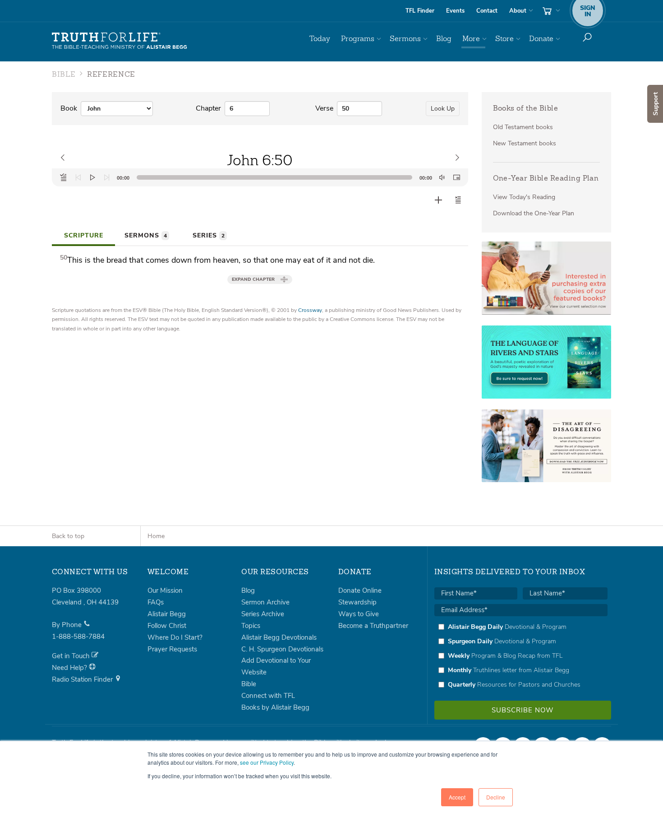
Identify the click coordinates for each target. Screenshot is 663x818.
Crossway (310, 310)
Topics (250, 625)
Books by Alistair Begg (275, 707)
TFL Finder (419, 11)
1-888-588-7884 (78, 636)
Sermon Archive (265, 602)
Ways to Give (358, 613)
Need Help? (70, 667)
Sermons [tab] (145, 235)
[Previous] (78, 177)
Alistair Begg (166, 613)
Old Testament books (523, 127)
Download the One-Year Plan (533, 213)
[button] (458, 200)
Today (319, 38)
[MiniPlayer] (456, 177)
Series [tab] (209, 235)
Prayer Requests (172, 649)
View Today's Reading (524, 197)
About (517, 11)
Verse (324, 108)
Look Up (443, 108)
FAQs (155, 602)
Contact (486, 11)
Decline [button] (495, 797)
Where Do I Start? (175, 637)
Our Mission (165, 590)
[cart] (550, 11)
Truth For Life (119, 41)
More (471, 38)
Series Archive (262, 613)
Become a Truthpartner (373, 625)
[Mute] (442, 177)
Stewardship (357, 602)
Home (156, 536)
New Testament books (524, 143)
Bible (248, 683)
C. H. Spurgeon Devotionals (282, 649)
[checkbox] (521, 655)
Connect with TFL (268, 695)
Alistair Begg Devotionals (279, 637)
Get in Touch (72, 655)
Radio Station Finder (83, 679)
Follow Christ (166, 625)
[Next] (106, 177)
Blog (443, 38)
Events (455, 11)
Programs (357, 38)
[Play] (92, 177)
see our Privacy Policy (267, 762)
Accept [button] (457, 797)
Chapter (208, 108)
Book (68, 108)
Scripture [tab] (83, 235)
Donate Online (360, 590)
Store (504, 38)
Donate (541, 38)
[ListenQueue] (63, 177)
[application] (260, 177)
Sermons (405, 38)
